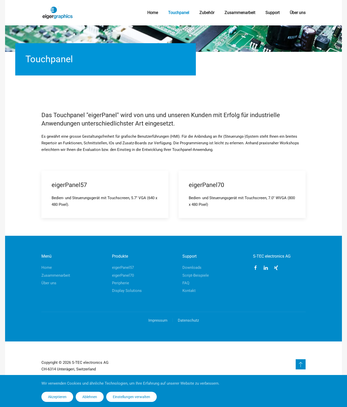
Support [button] (272, 12)
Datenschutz (188, 320)
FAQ (185, 283)
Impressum (157, 320)
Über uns (298, 12)
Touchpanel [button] (178, 12)
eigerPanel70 (123, 275)
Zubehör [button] (206, 12)
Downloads (191, 267)
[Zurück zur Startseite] (57, 12)
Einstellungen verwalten (131, 397)
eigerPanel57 (123, 267)
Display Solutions (127, 290)
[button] (301, 364)
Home (152, 12)
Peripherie (120, 283)
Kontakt (189, 290)
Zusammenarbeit (240, 12)
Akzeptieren (57, 397)
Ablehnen (89, 397)
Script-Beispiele (195, 275)
